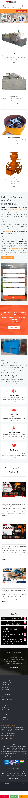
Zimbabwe (12, 777)
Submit (14, 297)
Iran (18, 771)
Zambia (24, 775)
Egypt (3, 775)
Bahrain (23, 770)
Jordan (13, 771)
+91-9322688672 (11, 733)
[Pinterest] (10, 738)
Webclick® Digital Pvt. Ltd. (21, 786)
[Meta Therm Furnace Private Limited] (6, 2)
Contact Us (4, 714)
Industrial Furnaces (6, 682)
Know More (5, 515)
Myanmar (12, 773)
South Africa (11, 778)
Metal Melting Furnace (7, 684)
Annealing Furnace (6, 701)
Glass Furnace (5, 687)
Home (3, 707)
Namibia (5, 777)
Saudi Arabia (11, 768)
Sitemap (4, 717)
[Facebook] (2, 738)
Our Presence (5, 719)
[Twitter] (6, 738)
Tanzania (18, 777)
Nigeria (23, 773)
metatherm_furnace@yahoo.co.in (12, 5)
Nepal (17, 773)
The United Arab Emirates (9, 770)
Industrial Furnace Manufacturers (16, 209)
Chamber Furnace (6, 697)
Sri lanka (22, 771)
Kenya (12, 775)
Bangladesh (5, 773)
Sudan (7, 775)
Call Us (5, 796)
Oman (4, 771)
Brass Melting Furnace (7, 689)
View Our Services (7, 257)
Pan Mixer (8, 231)
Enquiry (23, 796)
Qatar (17, 770)
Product (4, 712)
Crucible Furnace (6, 694)
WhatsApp (14, 796)
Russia (17, 778)
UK (23, 777)
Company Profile (6, 710)
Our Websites (5, 722)
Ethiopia (18, 775)
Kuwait (17, 768)
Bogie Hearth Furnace (7, 699)
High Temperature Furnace (8, 692)
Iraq (9, 771)
